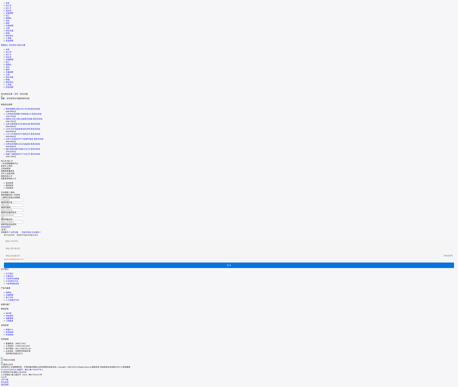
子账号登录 (26, 232)
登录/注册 (21, 45)
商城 (8, 33)
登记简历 (13, 45)
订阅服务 (9, 321)
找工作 (8, 6)
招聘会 (8, 18)
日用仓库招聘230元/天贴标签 (18, 144)
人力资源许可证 (12, 300)
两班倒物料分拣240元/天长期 (18, 109)
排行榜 (8, 313)
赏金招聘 (9, 41)
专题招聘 (9, 26)
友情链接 (9, 332)
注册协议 (9, 276)
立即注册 (14, 232)
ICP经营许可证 (12, 281)
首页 (8, 3)
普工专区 (9, 297)
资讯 (8, 21)
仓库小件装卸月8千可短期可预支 (19, 139)
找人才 (8, 8)
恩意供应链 (35, 109)
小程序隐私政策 (12, 284)
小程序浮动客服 (12, 279)
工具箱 (8, 38)
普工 (8, 16)
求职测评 (9, 316)
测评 (8, 23)
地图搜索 (9, 318)
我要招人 (5, 45)
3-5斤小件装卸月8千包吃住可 (18, 134)
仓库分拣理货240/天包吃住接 (18, 124)
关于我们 (9, 274)
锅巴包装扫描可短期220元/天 (18, 149)
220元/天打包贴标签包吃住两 (18, 129)
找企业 (8, 11)
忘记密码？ (36, 232)
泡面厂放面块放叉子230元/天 (18, 154)
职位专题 (9, 31)
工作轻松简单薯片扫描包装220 (18, 114)
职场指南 (9, 335)
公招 (8, 28)
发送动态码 (5, 227)
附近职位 (9, 36)
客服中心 (9, 330)
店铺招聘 (9, 13)
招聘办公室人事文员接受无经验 (19, 119)
